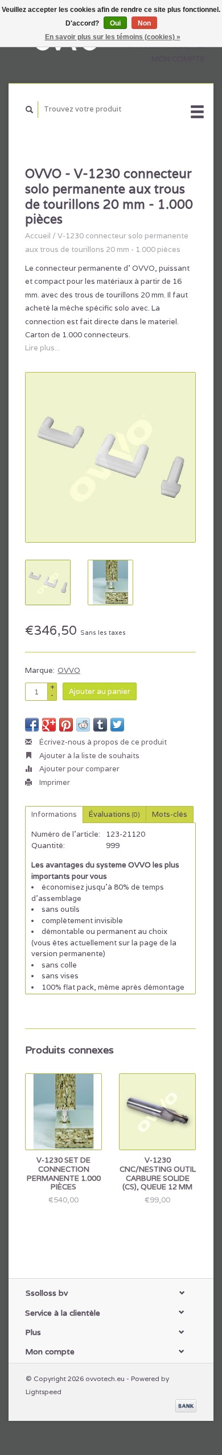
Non (144, 23)
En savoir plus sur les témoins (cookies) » (112, 37)
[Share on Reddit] (83, 724)
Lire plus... (42, 348)
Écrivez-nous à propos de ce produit (102, 742)
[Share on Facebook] (32, 724)
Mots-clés (169, 814)
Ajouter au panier (99, 691)
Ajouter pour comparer (79, 769)
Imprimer (54, 782)
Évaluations (114, 814)
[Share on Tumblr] (100, 724)
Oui (115, 23)
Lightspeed (43, 1391)
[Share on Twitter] (117, 724)
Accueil (38, 236)
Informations (54, 814)
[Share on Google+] (49, 724)
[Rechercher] (29, 109)
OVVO (68, 670)
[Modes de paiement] (185, 1405)
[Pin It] (66, 724)
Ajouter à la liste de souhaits (88, 755)
